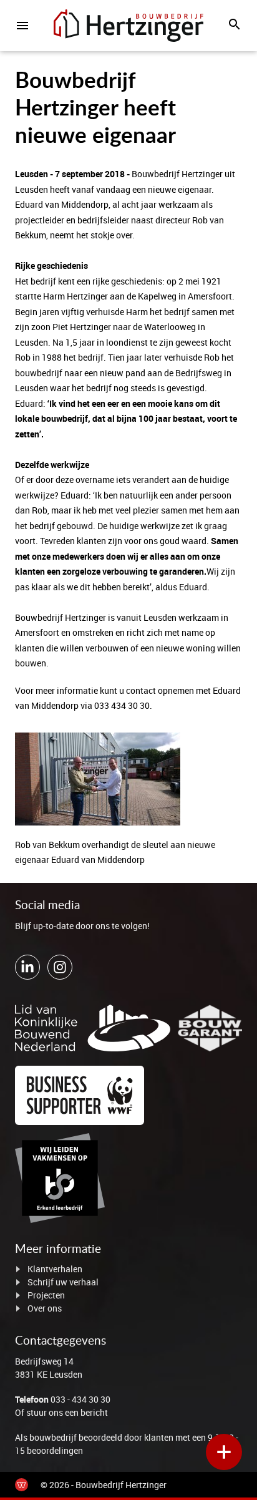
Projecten (46, 1295)
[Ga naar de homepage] (129, 25)
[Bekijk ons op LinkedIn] (27, 967)
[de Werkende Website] (21, 1484)
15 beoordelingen (49, 1450)
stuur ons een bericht (67, 1412)
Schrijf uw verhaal (63, 1282)
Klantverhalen (54, 1269)
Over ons (44, 1308)
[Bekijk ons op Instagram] (59, 967)
